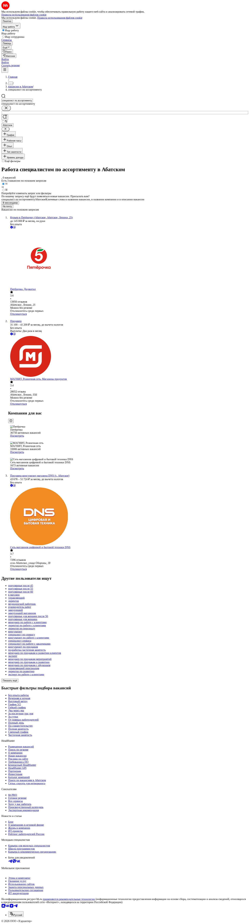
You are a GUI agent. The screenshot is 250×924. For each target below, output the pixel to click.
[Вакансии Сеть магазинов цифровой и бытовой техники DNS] (128, 516)
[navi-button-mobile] (4, 70)
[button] (5, 59)
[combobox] (17, 100)
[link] (7, 51)
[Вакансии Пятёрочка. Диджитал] (128, 258)
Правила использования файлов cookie (59, 17)
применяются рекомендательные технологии (69, 899)
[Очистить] (6, 108)
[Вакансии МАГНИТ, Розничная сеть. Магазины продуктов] (128, 356)
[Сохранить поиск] (4, 117)
